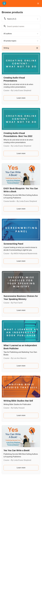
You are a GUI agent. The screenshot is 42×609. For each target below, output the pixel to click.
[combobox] (21, 19)
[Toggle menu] (38, 3)
